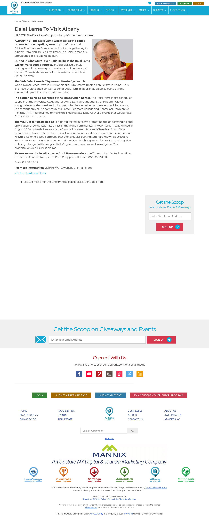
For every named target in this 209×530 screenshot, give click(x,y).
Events (110, 10)
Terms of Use (113, 499)
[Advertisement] (104, 280)
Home (18, 21)
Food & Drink (75, 10)
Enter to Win (177, 10)
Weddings (126, 10)
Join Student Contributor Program (158, 395)
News (26, 21)
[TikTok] (119, 374)
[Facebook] (79, 374)
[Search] (132, 431)
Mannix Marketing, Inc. (156, 488)
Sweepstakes (172, 415)
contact (128, 513)
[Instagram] (109, 374)
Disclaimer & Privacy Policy (94, 499)
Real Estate (65, 419)
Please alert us (91, 507)
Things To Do (53, 10)
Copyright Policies (128, 499)
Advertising (172, 419)
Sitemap (109, 438)
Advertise (184, 3)
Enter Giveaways (165, 3)
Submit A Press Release (71, 395)
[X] (129, 374)
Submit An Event (110, 395)
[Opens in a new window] (33, 474)
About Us (170, 410)
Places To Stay (29, 415)
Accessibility (96, 513)
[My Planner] (140, 374)
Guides (142, 10)
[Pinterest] (99, 374)
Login (198, 3)
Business (158, 10)
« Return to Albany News (30, 173)
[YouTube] (89, 374)
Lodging (94, 10)
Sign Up (168, 227)
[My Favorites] (150, 3)
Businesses (135, 410)
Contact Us (135, 419)
